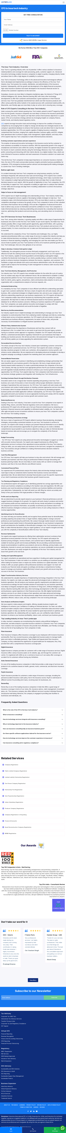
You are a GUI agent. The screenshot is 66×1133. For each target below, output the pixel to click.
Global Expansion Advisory (9, 1089)
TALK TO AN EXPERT (33, 36)
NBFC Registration (6, 1051)
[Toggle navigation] (63, 2)
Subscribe (54, 997)
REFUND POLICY (41, 1105)
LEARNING (22, 1105)
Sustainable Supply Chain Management (12, 1076)
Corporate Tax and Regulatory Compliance (13, 1023)
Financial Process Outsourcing (10, 1043)
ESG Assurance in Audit (8, 1071)
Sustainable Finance (7, 1078)
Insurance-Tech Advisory (8, 1058)
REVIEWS (42, 1107)
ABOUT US (7, 1105)
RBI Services (5, 1054)
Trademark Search (6, 1098)
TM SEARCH (14, 1105)
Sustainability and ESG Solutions (10, 1069)
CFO (2, 123)
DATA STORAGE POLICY (54, 1105)
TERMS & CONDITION (26, 1107)
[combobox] (6, 30)
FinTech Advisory (6, 1091)
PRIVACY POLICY (31, 1105)
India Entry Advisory (7, 1086)
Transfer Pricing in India (8, 1021)
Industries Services (6, 1096)
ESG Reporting (5, 1073)
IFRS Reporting (5, 1041)
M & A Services (5, 1093)
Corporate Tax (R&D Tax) (8, 1016)
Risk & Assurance (6, 1061)
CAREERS (35, 1107)
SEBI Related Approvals (8, 1056)
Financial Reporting (6, 1034)
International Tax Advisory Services (11, 1019)
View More (33, 980)
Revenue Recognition (7, 1036)
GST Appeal (4, 1026)
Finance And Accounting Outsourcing (12, 1038)
